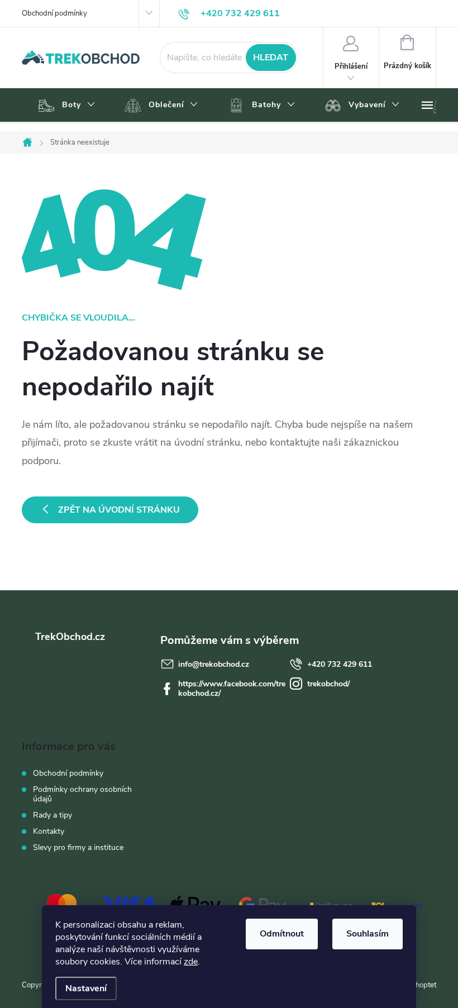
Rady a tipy (52, 815)
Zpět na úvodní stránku (119, 510)
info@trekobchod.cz (213, 664)
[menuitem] (65, 105)
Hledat (270, 57)
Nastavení (86, 988)
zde (191, 962)
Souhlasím (367, 934)
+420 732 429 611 (339, 664)
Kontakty (48, 831)
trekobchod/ (328, 684)
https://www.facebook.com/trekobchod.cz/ (231, 689)
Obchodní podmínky (54, 13)
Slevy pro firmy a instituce (78, 847)
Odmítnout (282, 934)
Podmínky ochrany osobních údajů (82, 794)
